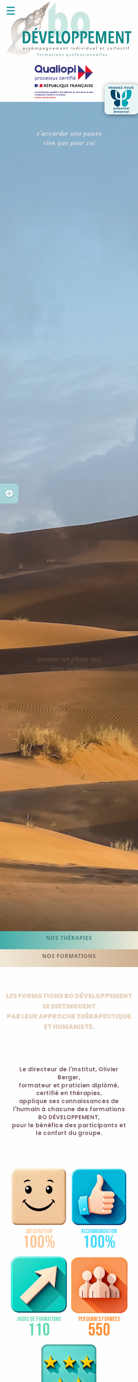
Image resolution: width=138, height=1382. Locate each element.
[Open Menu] (11, 11)
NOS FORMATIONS (69, 956)
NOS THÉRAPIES (69, 938)
